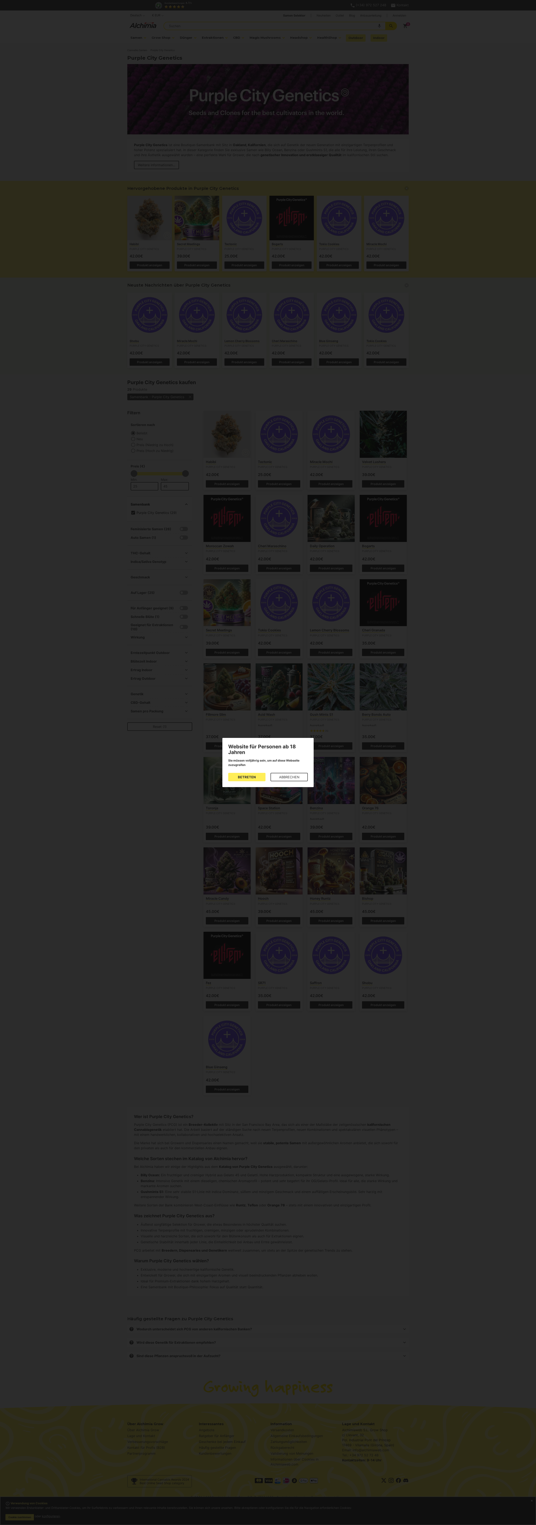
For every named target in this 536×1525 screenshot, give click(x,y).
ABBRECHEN (289, 777)
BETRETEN (247, 777)
